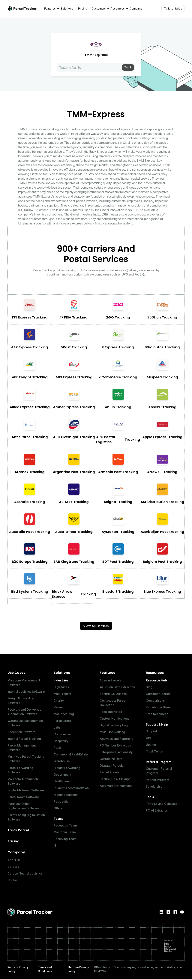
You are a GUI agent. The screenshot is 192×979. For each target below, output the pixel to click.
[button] (50, 8)
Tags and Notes (111, 712)
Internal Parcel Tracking (24, 739)
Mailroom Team (65, 832)
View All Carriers (96, 626)
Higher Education (66, 795)
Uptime (151, 744)
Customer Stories (158, 694)
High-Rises (61, 687)
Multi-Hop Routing (112, 732)
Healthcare (61, 781)
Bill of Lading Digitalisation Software (26, 817)
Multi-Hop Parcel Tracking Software (26, 759)
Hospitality (61, 741)
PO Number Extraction (115, 745)
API (148, 738)
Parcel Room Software (23, 797)
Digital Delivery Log (114, 725)
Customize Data (111, 759)
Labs (57, 727)
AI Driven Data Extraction (117, 687)
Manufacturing (64, 714)
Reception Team (65, 825)
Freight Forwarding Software (21, 700)
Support (151, 731)
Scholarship (154, 786)
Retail (58, 747)
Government (62, 774)
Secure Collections (113, 694)
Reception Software (21, 732)
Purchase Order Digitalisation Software (23, 806)
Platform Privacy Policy (78, 969)
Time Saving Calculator (162, 804)
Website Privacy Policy (18, 969)
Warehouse (62, 761)
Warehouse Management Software (25, 723)
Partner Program (157, 780)
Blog (149, 687)
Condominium (63, 734)
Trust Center (155, 751)
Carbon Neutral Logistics (25, 873)
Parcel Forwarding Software (20, 770)
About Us (14, 860)
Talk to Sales (173, 8)
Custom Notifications (114, 718)
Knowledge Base (158, 707)
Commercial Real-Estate (71, 754)
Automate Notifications (116, 786)
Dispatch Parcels (111, 765)
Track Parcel (18, 830)
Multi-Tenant (62, 694)
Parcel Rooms (109, 772)
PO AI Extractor (156, 810)
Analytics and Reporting (116, 739)
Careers (13, 867)
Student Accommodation (71, 788)
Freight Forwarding (67, 768)
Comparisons (155, 700)
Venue (58, 707)
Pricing (14, 841)
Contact (13, 880)
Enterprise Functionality (116, 752)
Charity (59, 700)
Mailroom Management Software (24, 682)
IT (55, 845)
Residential (61, 801)
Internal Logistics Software (26, 691)
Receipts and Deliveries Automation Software (24, 712)
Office (58, 808)
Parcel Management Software (22, 748)
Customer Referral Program (159, 771)
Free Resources (157, 714)
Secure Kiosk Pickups (115, 779)
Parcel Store (62, 721)
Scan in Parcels (110, 680)
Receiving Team (65, 839)
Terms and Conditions (45, 969)
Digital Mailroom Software (26, 790)
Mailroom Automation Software (23, 781)
